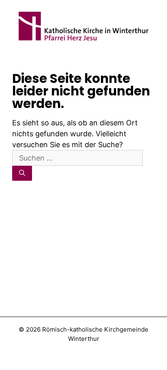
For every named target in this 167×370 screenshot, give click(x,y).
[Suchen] (22, 173)
